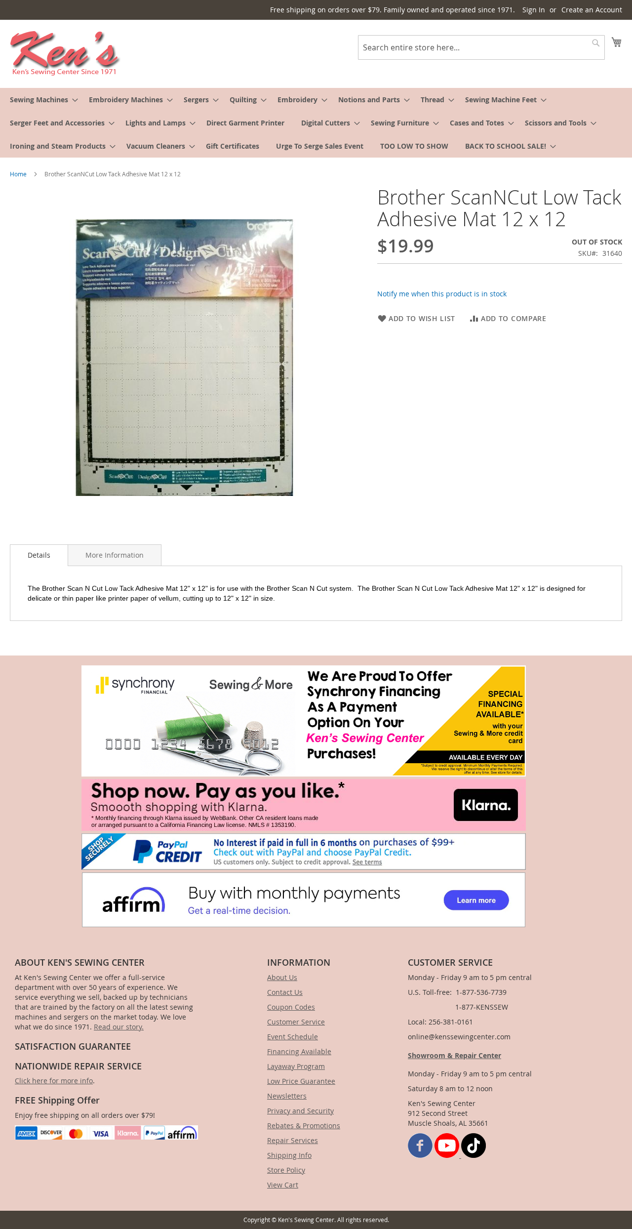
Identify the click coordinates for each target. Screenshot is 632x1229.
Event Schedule (292, 1036)
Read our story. (119, 1026)
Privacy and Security (300, 1110)
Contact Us (285, 992)
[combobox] (481, 47)
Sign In (533, 9)
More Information (114, 555)
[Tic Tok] (473, 1155)
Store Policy (286, 1170)
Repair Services (292, 1140)
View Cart (282, 1184)
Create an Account (591, 9)
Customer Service (296, 1021)
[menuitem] (41, 99)
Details (39, 555)
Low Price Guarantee (301, 1081)
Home (18, 174)
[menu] (316, 123)
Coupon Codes (291, 1007)
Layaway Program (296, 1066)
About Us (282, 977)
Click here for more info (54, 1080)
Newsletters (287, 1096)
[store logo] (65, 53)
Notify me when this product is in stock (442, 293)
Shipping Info (289, 1155)
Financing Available (299, 1051)
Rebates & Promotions (303, 1125)
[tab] (39, 555)
